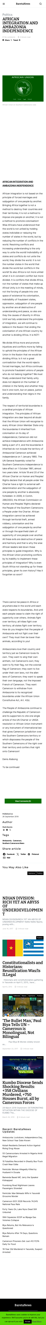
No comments (10, 37)
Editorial (17, 996)
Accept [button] (27, 1322)
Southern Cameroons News (13, 843)
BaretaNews (23, 3)
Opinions (31, 873)
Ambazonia (6, 840)
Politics (7, 14)
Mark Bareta (7, 827)
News (24, 996)
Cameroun (17, 840)
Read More (36, 1321)
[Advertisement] (23, 57)
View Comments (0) (23, 801)
